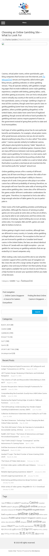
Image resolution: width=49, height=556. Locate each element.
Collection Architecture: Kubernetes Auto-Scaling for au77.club (23, 413)
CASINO (12, 281)
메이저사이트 (6, 529)
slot (17, 521)
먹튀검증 (40, 525)
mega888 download (11, 514)
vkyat (16, 526)
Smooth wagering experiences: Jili (13, 476)
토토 (17, 534)
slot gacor (24, 522)
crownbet (41, 503)
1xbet (3, 503)
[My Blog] (24, 15)
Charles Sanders (11, 40)
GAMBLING (5, 333)
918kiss (8, 503)
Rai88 (12, 518)
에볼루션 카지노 (38, 529)
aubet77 (17, 503)
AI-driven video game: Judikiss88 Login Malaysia (18, 465)
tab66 (44, 522)
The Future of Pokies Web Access (13, 461)
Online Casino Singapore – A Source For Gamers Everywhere (13, 299)
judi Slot (40, 506)
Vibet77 (11, 526)
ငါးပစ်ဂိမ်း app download (26, 526)
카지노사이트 (9, 534)
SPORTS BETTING (8, 349)
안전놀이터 (27, 529)
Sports (3, 345)
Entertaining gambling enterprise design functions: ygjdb (21, 480)
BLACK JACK (5, 325)
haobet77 (9, 506)
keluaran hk (11, 510)
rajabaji (17, 518)
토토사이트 (27, 533)
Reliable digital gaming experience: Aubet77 (17, 472)
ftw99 (3, 507)
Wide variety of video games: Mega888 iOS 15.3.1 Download (23, 486)
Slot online (34, 521)
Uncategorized (6, 353)
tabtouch (4, 526)
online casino (28, 514)
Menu (24, 23)
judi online (31, 506)
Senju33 (24, 518)
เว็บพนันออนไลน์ (27, 281)
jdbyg (22, 506)
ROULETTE (5, 337)
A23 (13, 503)
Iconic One (12, 551)
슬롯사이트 (16, 529)
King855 (19, 510)
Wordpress (36, 551)
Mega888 (27, 509)
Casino (33, 502)
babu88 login (25, 503)
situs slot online (10, 522)
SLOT (3, 341)
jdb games (16, 506)
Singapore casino (34, 518)
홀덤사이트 (39, 534)
